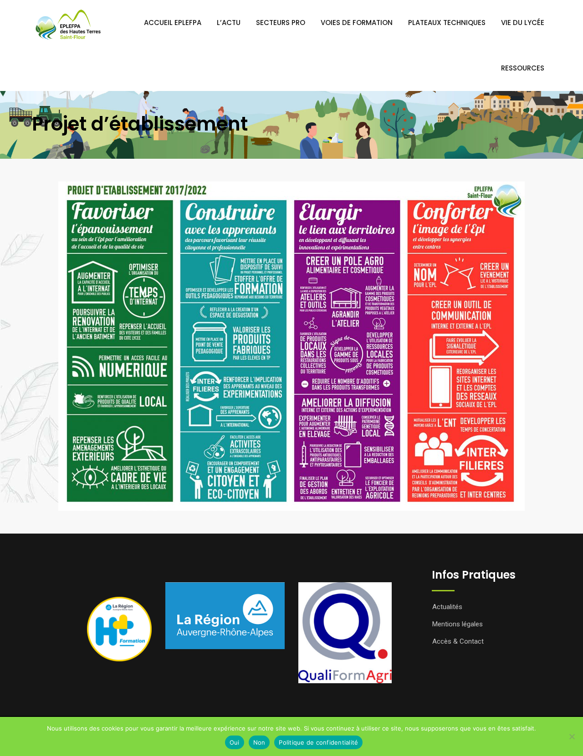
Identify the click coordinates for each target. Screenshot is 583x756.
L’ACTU (228, 22)
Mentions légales (457, 624)
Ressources (522, 68)
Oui (235, 742)
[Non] (571, 736)
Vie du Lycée (522, 22)
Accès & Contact (458, 641)
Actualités (447, 607)
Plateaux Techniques (447, 22)
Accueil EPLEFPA (172, 22)
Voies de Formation (357, 22)
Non (259, 742)
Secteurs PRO (280, 22)
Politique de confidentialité (318, 742)
